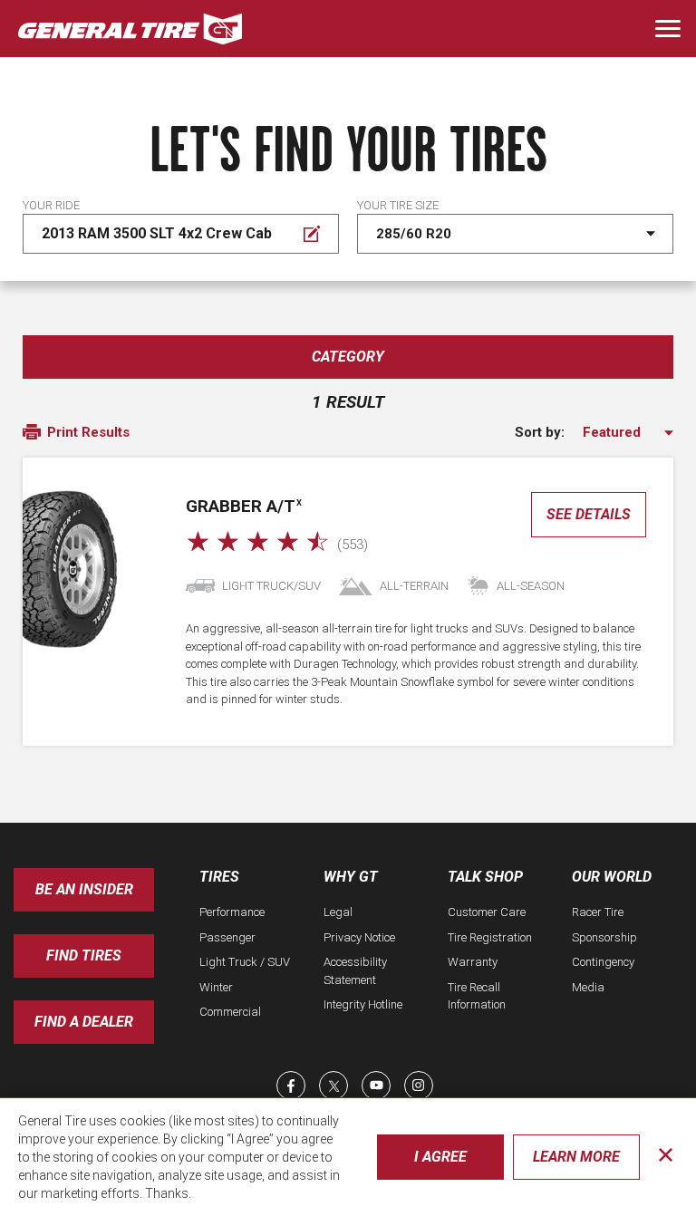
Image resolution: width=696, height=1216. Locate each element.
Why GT (351, 876)
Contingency (603, 962)
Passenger (227, 937)
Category (348, 356)
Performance (232, 912)
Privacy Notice (359, 937)
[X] (333, 1085)
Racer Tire (598, 912)
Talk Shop (485, 876)
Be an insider (84, 889)
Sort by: (540, 432)
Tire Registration (490, 937)
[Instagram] (418, 1085)
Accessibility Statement (355, 971)
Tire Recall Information (477, 996)
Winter (216, 987)
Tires (219, 876)
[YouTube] (376, 1085)
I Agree (440, 1156)
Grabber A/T (244, 506)
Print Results (87, 432)
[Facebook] (290, 1085)
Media (588, 987)
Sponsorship (604, 937)
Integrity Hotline (363, 1004)
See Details (588, 514)
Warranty (473, 962)
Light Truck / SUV (244, 962)
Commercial (230, 1011)
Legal (338, 912)
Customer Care (487, 912)
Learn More (576, 1156)
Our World (612, 876)
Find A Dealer (83, 1021)
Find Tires (83, 955)
